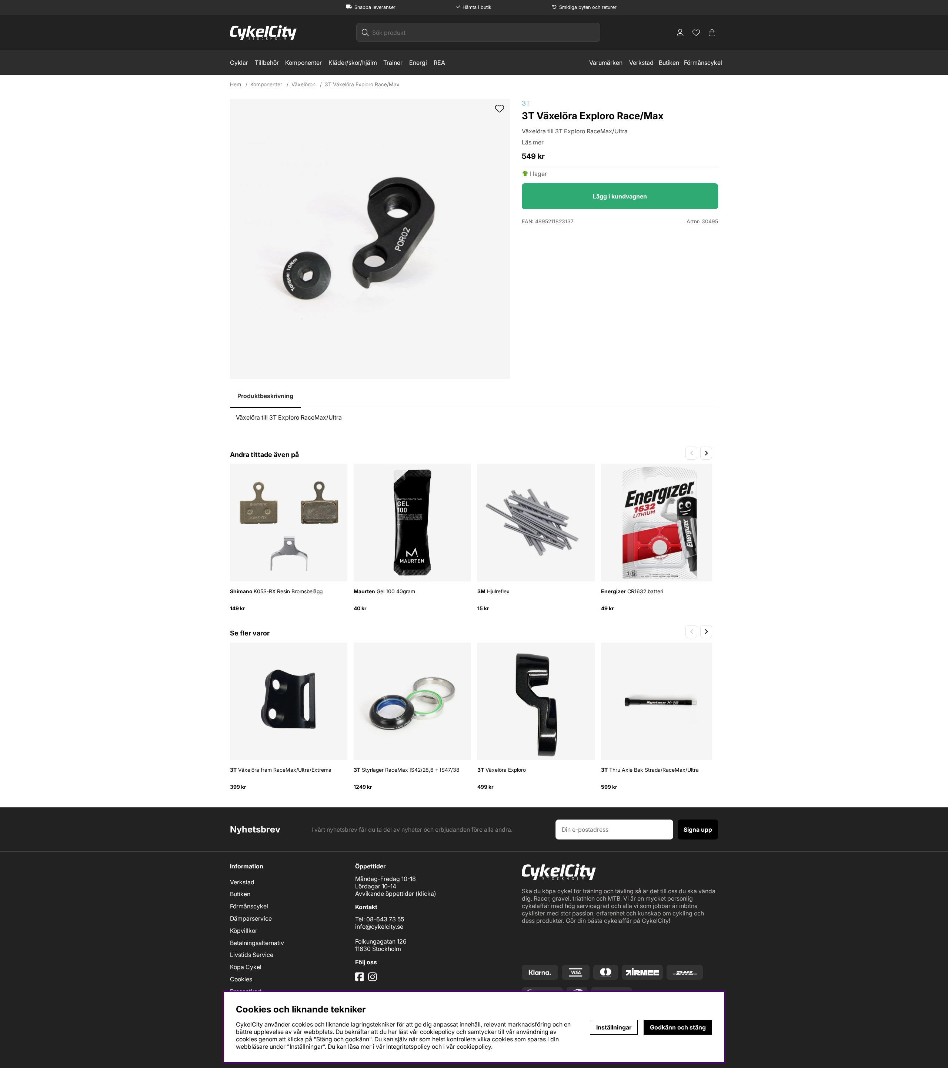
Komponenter (303, 62)
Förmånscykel (703, 62)
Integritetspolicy (408, 1046)
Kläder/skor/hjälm (352, 62)
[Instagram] (374, 979)
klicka (426, 893)
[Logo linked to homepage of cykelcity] (263, 32)
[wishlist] (499, 109)
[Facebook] (360, 979)
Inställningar (613, 1027)
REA (439, 62)
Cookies (241, 979)
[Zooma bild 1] (370, 239)
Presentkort (245, 991)
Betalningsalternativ (257, 943)
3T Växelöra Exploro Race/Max (362, 84)
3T (526, 103)
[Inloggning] (680, 32)
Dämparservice (251, 918)
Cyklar (239, 62)
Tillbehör (267, 62)
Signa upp (698, 829)
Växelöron (303, 84)
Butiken (669, 62)
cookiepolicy (474, 1046)
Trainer (393, 62)
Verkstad (641, 62)
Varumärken (605, 62)
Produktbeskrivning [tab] (265, 396)
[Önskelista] (696, 32)
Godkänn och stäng (678, 1027)
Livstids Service (251, 954)
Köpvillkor (243, 930)
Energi (418, 62)
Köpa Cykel (245, 967)
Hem (235, 84)
